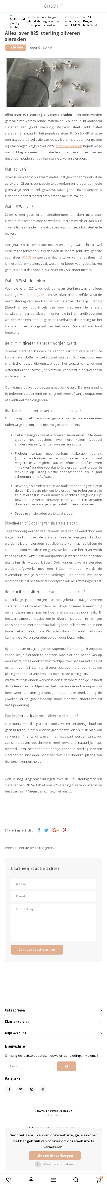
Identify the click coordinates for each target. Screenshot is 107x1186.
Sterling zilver (37, 295)
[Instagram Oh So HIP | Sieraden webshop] (31, 1089)
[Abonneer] (66, 1066)
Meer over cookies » (59, 1164)
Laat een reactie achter (37, 949)
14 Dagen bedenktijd (90, 21)
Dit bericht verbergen (55, 1155)
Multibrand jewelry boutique (17, 23)
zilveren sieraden (69, 146)
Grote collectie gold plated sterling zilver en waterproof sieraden (43, 21)
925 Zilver (29, 257)
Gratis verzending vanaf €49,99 (72, 21)
